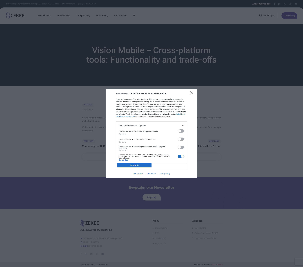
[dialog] (151, 133)
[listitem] (151, 125)
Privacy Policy (165, 174)
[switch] (181, 131)
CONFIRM (134, 165)
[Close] (192, 93)
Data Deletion (138, 174)
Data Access (151, 174)
